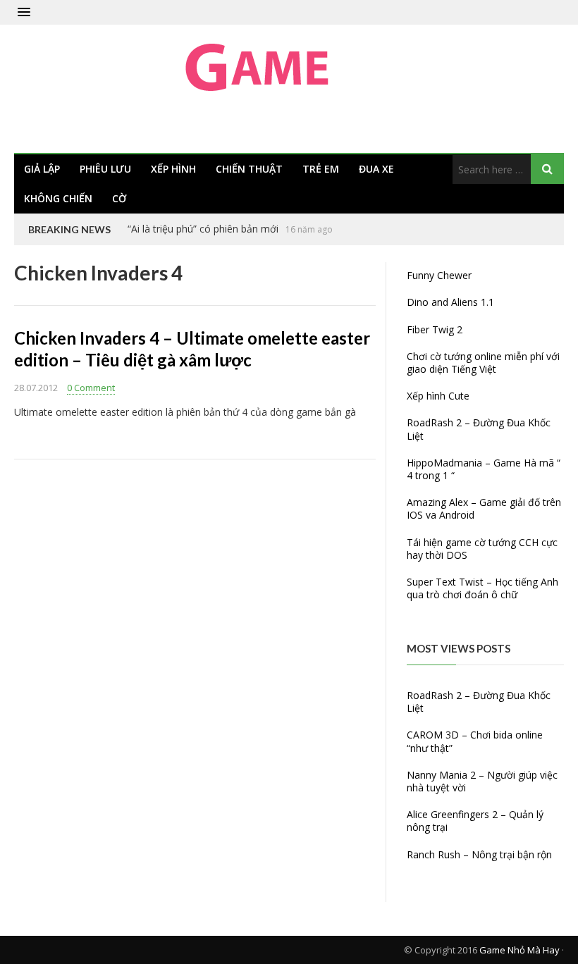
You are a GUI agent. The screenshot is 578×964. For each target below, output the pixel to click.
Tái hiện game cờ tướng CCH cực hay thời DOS (482, 549)
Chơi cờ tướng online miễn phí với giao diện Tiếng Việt (483, 363)
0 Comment (91, 387)
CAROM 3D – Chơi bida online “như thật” (475, 741)
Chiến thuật (249, 168)
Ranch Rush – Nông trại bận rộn (479, 854)
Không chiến (58, 198)
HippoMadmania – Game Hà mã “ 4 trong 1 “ (483, 469)
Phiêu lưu (105, 168)
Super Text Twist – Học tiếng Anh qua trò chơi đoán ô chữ (482, 588)
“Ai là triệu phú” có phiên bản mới (203, 228)
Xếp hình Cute (438, 395)
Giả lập (42, 168)
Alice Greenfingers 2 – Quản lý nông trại (475, 821)
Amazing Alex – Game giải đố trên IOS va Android (484, 508)
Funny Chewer (439, 275)
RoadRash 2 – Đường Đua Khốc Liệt (479, 429)
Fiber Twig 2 (434, 329)
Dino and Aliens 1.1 (450, 302)
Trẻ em (320, 168)
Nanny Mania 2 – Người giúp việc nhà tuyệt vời (482, 781)
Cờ (119, 198)
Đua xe (376, 168)
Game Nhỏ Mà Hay (519, 950)
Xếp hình (173, 168)
